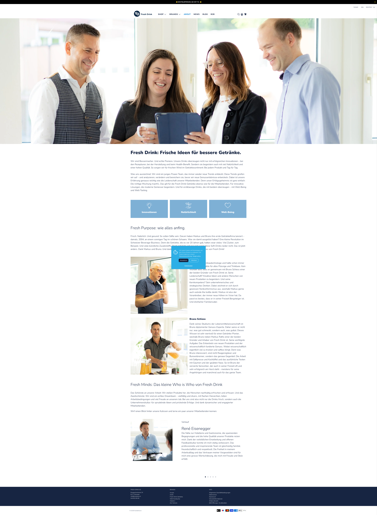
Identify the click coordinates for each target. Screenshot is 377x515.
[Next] (140, 457)
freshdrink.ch (137, 511)
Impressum (212, 497)
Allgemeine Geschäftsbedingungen (219, 493)
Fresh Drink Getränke (176, 497)
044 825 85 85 (135, 498)
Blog (205, 14)
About (187, 14)
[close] (375, 2)
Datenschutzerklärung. (185, 256)
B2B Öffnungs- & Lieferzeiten (218, 503)
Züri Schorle (173, 503)
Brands (173, 14)
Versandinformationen (215, 499)
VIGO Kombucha (175, 499)
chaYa (171, 495)
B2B (213, 14)
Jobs (362, 7)
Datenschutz (213, 495)
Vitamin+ (172, 501)
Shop (161, 14)
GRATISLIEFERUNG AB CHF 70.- (189, 2)
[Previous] (135, 457)
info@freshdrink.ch (136, 496)
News (197, 14)
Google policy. (197, 256)
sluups (172, 493)
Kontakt (356, 7)
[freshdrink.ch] (143, 14)
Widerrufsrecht (213, 501)
